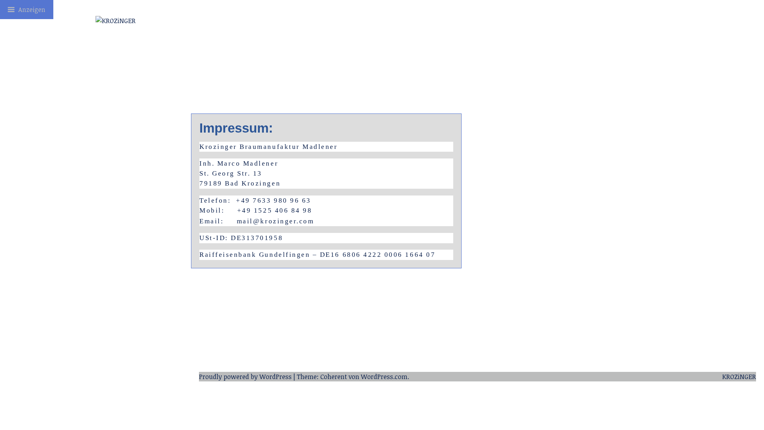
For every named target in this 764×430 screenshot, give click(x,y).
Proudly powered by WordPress (245, 376)
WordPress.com (384, 376)
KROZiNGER (739, 376)
